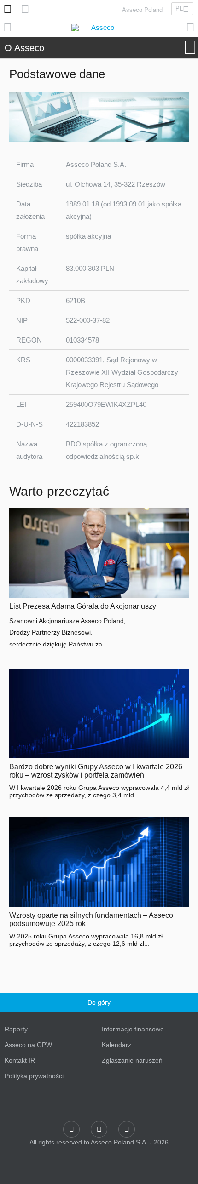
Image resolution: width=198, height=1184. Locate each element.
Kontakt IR (20, 1060)
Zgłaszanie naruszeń (132, 1060)
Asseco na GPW (28, 1044)
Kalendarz (116, 1044)
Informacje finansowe (133, 1029)
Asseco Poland (142, 9)
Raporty (16, 1029)
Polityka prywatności (34, 1076)
